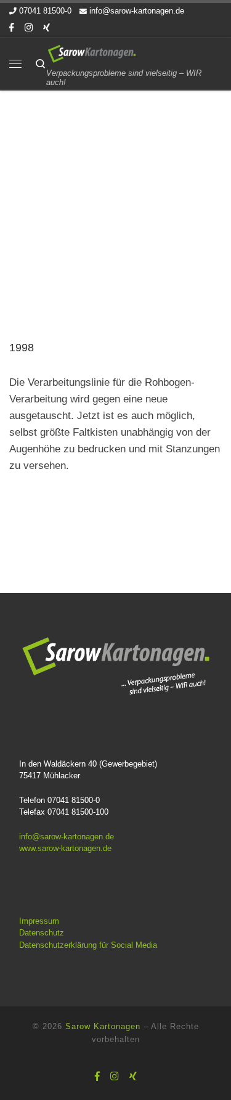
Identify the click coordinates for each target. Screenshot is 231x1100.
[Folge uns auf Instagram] (29, 28)
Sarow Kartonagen (102, 1026)
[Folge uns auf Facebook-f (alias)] (11, 28)
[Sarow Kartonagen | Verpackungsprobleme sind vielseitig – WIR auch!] (91, 52)
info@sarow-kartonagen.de (66, 836)
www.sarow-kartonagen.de (65, 848)
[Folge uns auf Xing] (46, 28)
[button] (22, 1078)
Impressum (39, 921)
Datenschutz (41, 932)
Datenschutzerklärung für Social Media (88, 945)
